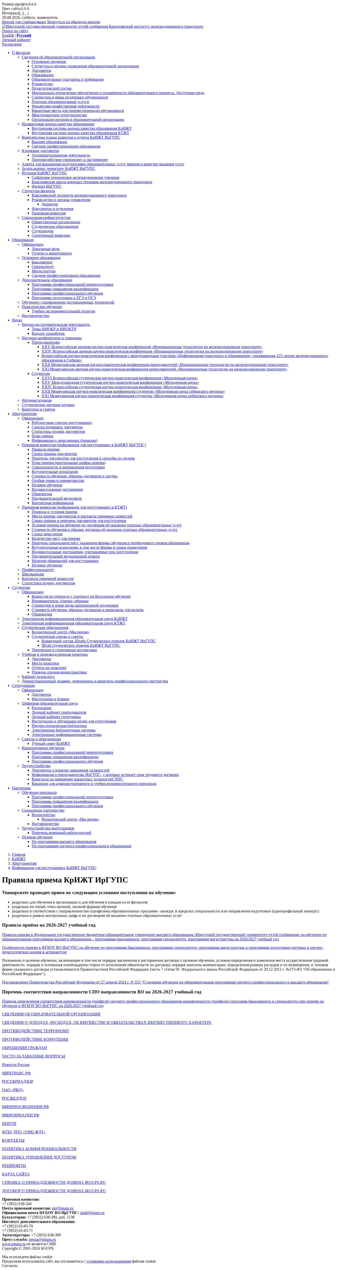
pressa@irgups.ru (42, 1239)
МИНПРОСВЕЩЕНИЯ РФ (25, 1107)
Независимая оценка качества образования (58, 124)
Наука (17, 320)
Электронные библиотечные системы (64, 730)
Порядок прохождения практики (59, 672)
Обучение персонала (39, 792)
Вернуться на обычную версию (73, 22)
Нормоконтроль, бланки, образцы (60, 601)
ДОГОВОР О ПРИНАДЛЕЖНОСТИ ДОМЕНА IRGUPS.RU (54, 1191)
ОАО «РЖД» (13, 1090)
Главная (18, 854)
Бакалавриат (42, 262)
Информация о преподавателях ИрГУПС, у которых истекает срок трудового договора (105, 775)
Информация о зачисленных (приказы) (64, 440)
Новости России (16, 1065)
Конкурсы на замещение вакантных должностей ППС (77, 779)
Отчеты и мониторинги (52, 253)
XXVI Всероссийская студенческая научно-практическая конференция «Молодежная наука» (120, 378)
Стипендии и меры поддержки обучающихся (70, 97)
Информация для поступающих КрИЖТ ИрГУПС (54, 868)
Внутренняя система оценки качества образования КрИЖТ (82, 128)
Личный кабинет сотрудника (56, 717)
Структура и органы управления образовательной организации (85, 66)
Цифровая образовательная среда (50, 703)
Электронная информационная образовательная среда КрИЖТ (75, 619)
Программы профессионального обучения (67, 293)
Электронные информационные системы (66, 734)
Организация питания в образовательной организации (78, 119)
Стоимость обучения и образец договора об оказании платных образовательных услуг (105, 529)
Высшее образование (49, 142)
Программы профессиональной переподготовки (72, 284)
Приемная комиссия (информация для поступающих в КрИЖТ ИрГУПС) (84, 445)
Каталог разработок (48, 333)
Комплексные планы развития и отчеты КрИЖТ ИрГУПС (71, 137)
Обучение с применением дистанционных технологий (68, 302)
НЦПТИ (9, 1123)
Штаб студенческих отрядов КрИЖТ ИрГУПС (81, 645)
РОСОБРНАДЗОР (17, 1081)
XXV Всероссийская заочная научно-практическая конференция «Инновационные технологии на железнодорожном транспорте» (152, 347)
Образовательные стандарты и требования (67, 79)
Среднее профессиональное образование (66, 146)
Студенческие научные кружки (48, 405)
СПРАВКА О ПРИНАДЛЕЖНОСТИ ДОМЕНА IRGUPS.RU (54, 1182)
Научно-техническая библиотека (59, 726)
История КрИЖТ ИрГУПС (44, 173)
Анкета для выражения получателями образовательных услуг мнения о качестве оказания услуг (103, 164)
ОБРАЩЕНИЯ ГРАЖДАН (24, 1048)
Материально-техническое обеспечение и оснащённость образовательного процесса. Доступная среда (118, 93)
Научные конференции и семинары (52, 338)
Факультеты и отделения (52, 209)
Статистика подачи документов (58, 431)
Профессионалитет (38, 570)
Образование (43, 75)
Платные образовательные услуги (60, 102)
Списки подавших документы (57, 427)
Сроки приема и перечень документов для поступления (79, 520)
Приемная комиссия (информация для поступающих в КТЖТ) (74, 507)
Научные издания (36, 400)
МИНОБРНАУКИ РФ (20, 1115)
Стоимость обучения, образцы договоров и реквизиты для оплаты (88, 610)
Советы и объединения (41, 739)
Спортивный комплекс (51, 235)
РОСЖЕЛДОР (14, 1098)
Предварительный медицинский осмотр (66, 556)
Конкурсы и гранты (38, 409)
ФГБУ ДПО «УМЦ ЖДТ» (24, 1132)
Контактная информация (52, 503)
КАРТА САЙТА (16, 1174)
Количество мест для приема (56, 538)
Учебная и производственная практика (55, 654)
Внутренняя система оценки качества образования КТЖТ (80, 133)
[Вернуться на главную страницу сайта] (55, 26)
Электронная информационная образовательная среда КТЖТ (73, 623)
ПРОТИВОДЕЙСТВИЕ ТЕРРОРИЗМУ (35, 1031)
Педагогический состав (52, 88)
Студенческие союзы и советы (57, 636)
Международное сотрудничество (59, 115)
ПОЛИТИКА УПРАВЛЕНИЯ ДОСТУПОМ (39, 1157)
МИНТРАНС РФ (16, 1073)
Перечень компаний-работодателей (61, 832)
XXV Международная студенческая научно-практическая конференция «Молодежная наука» (120, 382)
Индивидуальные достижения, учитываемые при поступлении (85, 552)
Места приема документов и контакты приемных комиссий (82, 516)
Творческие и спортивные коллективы (64, 650)
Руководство (42, 84)
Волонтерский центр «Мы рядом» (60, 632)
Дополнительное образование (47, 280)
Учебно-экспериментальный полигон (63, 311)
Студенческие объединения (55, 226)
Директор (50, 204)
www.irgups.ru (13, 1244)
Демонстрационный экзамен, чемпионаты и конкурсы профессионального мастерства (95, 681)
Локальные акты (46, 249)
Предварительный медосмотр (57, 498)
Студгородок (42, 231)
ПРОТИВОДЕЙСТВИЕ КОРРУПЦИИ (35, 1039)
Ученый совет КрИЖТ (51, 743)
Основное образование (41, 258)
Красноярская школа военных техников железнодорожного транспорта (92, 182)
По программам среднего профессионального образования (81, 846)
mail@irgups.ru (92, 1213)
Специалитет (43, 266)
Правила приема (46, 449)
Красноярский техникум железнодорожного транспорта (79, 195)
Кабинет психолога (38, 676)
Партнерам (21, 788)
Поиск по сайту (15, 31)
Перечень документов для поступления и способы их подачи (83, 458)
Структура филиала (38, 191)
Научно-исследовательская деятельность (56, 324)
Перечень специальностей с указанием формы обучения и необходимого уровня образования (110, 543)
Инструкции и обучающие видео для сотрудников (74, 721)
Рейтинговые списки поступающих (62, 422)
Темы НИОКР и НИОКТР (54, 329)
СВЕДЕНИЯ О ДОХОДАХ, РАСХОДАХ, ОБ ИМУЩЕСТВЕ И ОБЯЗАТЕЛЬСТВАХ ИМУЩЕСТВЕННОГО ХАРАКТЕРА (107, 1022)
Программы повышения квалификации (65, 289)
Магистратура (43, 271)
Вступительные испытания (55, 471)
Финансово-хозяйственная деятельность (65, 106)
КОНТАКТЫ (13, 1140)
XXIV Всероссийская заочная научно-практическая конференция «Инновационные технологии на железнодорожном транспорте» (152, 351)
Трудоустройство (36, 766)
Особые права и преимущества (58, 480)
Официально (33, 244)
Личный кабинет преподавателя (59, 712)
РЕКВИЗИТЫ (14, 1166)
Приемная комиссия (49, 213)
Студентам (41, 373)
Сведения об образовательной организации (58, 57)
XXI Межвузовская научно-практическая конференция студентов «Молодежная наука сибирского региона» (133, 396)
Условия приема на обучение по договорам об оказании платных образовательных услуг (107, 525)
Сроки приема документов (54, 454)
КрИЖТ (18, 859)
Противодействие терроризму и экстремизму (70, 159)
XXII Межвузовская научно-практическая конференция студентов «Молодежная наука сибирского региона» (133, 391)
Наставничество (35, 315)
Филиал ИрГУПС (47, 186)
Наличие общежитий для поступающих (65, 561)
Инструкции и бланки (50, 699)
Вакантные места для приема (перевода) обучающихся (78, 110)
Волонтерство (43, 815)
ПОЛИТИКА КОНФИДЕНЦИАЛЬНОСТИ (39, 1149)
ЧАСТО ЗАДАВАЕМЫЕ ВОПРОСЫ (33, 1056)
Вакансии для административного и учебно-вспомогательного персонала (94, 783)
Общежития (42, 494)
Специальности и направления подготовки (68, 467)
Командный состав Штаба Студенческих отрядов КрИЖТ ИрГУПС (99, 641)
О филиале (21, 53)
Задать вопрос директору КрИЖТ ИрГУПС (58, 168)
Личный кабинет (16, 40)
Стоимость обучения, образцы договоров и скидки (75, 476)
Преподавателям (46, 342)
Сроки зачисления (47, 534)
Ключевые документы (40, 151)
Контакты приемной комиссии (48, 578)
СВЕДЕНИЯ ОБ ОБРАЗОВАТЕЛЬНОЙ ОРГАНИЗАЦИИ (51, 1014)
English (8, 35)
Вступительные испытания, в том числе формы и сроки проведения (89, 547)
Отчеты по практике (49, 668)
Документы (41, 70)
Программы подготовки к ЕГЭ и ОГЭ (64, 298)
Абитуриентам (24, 414)
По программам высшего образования (64, 841)
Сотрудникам (23, 685)
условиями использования (108, 1261)
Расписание (12, 44)
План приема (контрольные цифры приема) (68, 463)
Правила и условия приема (54, 512)
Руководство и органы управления (61, 200)
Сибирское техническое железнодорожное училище (75, 177)
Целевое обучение (47, 485)
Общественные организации (56, 222)
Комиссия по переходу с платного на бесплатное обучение (81, 596)
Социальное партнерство (43, 810)
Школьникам (33, 574)
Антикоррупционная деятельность (61, 155)
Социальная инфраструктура (46, 217)
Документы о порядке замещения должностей (70, 770)
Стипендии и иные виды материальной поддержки (75, 605)
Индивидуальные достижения (57, 489)
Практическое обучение (42, 307)
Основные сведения (49, 61)
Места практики (45, 663)
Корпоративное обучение (43, 748)
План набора (42, 436)
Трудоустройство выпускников (48, 828)
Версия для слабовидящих (24, 22)
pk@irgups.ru (62, 1208)
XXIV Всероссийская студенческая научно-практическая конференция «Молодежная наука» (120, 387)
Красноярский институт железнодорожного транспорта (156, 26)
